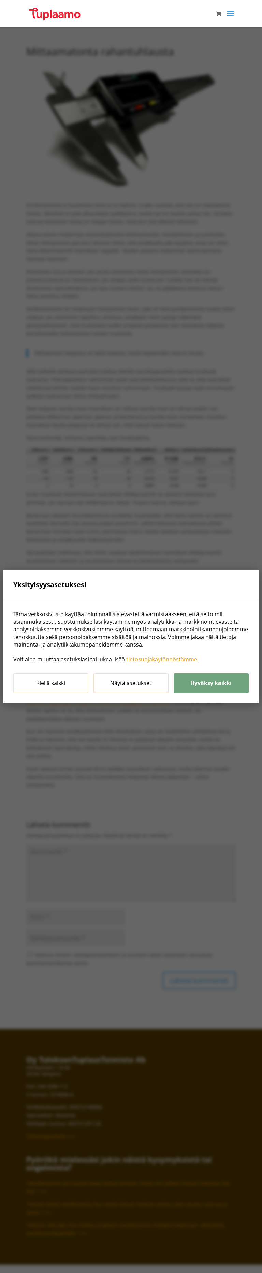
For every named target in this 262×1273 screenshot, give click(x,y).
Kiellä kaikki (50, 683)
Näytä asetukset (130, 683)
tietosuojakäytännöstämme (161, 659)
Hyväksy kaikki (211, 683)
